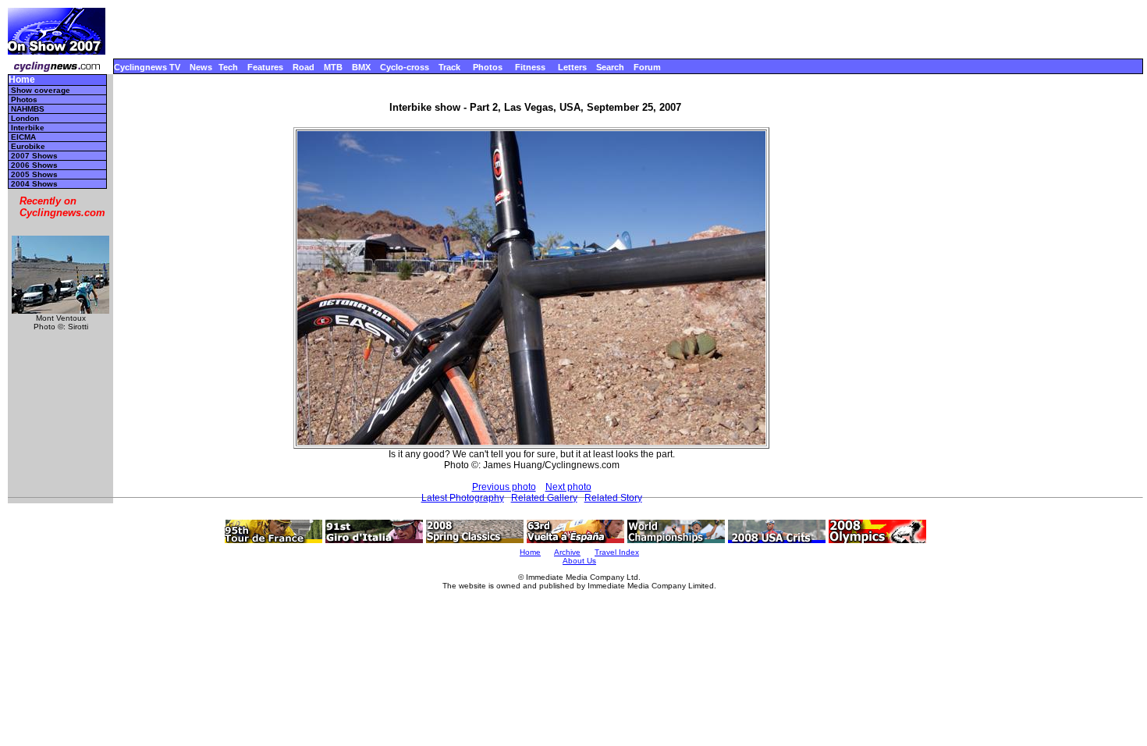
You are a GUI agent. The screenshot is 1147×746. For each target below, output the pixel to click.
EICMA (23, 137)
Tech (228, 67)
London (25, 118)
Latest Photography (462, 497)
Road (303, 67)
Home (22, 80)
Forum (647, 67)
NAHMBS (27, 109)
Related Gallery (544, 497)
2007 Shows (34, 155)
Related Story (613, 497)
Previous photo (504, 486)
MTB (333, 67)
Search (610, 67)
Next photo (568, 486)
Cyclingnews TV (147, 67)
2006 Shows (34, 165)
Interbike (27, 127)
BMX (361, 67)
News (201, 67)
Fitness (530, 67)
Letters (572, 67)
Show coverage (40, 90)
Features (265, 67)
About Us (579, 560)
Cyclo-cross (404, 67)
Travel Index (617, 552)
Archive (567, 552)
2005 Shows (34, 174)
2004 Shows (34, 183)
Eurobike (28, 146)
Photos (487, 67)
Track (449, 67)
